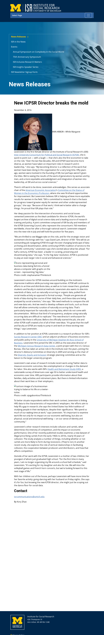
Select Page (17, 15)
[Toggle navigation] (88, 15)
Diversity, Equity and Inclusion (32, 355)
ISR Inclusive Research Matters (27, 62)
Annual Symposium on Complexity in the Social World (38, 51)
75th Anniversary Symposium (27, 56)
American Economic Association (40, 190)
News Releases (18, 36)
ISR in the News (18, 41)
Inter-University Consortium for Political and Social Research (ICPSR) (46, 154)
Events (14, 46)
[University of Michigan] (17, 622)
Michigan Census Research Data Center (36, 345)
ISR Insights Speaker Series (25, 67)
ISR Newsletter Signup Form (24, 72)
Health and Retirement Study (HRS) (64, 369)
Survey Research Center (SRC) (28, 336)
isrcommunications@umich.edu (29, 496)
